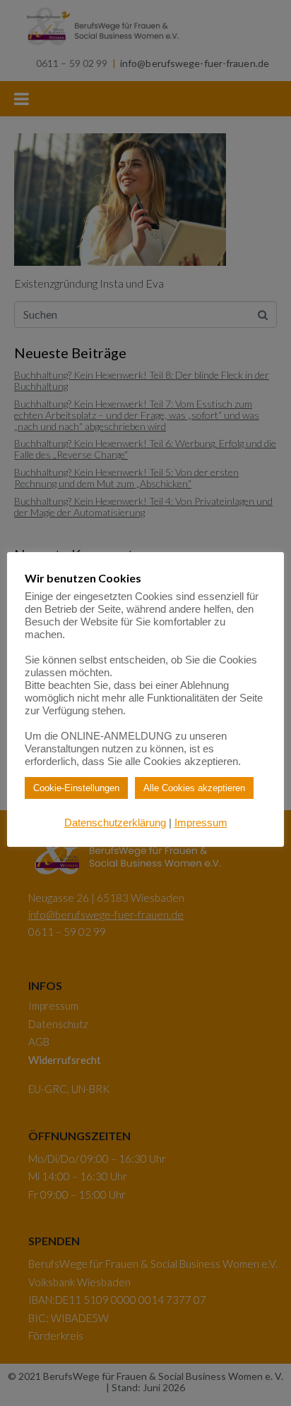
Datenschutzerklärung (115, 823)
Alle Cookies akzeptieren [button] (194, 788)
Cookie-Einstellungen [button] (76, 788)
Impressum (200, 823)
